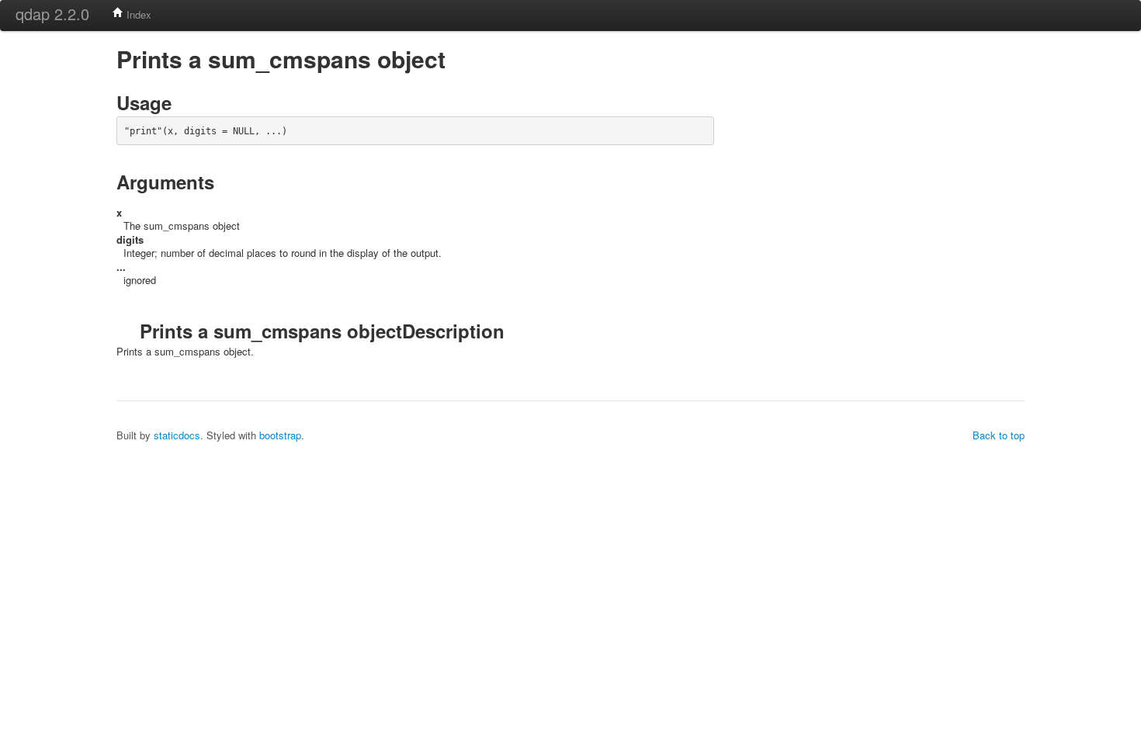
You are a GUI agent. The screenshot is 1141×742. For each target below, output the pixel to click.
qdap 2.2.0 (52, 13)
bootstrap (280, 435)
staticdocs (177, 435)
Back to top (999, 435)
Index (137, 14)
